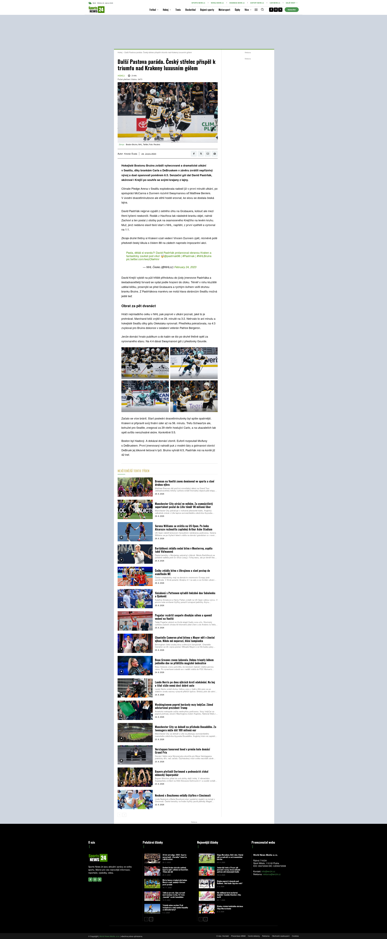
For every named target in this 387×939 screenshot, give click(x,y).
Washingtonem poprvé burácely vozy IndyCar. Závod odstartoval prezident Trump (184, 706)
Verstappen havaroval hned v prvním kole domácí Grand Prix (182, 750)
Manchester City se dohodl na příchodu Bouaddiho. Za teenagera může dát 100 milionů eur (185, 728)
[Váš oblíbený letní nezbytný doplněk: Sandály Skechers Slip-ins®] (207, 896)
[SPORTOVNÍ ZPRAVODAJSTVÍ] (93, 9)
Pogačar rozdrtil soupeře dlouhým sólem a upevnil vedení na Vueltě (183, 616)
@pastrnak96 (172, 256)
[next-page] (124, 815)
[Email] (208, 154)
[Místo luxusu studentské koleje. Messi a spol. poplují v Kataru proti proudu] (152, 883)
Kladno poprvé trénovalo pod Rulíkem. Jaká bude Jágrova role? (229, 882)
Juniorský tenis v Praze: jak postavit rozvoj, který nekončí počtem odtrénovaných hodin (228, 869)
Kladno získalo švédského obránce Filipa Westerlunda (230, 907)
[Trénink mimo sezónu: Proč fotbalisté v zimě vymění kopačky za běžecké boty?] (152, 908)
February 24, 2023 (185, 267)
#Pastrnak (188, 256)
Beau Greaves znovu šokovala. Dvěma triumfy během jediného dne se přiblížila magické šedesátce (184, 661)
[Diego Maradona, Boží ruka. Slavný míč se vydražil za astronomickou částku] (207, 858)
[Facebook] (271, 10)
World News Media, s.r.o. (109, 936)
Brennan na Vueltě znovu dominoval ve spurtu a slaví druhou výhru (184, 483)
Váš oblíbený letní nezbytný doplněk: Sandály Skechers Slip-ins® (229, 894)
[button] (262, 9)
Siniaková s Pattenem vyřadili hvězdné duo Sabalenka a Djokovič (185, 594)
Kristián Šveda (130, 154)
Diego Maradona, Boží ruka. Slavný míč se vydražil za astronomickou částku (230, 856)
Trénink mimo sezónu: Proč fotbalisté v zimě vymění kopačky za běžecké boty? (175, 907)
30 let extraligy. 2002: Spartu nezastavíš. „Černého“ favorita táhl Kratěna (175, 856)
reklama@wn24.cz (272, 874)
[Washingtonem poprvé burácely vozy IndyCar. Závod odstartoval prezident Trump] (135, 710)
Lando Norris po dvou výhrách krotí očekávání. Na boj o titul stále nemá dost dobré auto (185, 683)
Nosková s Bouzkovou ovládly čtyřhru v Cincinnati (183, 795)
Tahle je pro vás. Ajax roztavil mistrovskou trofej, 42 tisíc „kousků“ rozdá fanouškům (174, 894)
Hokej (120, 52)
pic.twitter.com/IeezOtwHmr (142, 259)
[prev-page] (119, 815)
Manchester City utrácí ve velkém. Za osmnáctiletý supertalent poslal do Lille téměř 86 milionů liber (184, 505)
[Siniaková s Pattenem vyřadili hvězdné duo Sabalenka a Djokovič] (135, 598)
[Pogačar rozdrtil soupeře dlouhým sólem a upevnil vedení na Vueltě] (135, 620)
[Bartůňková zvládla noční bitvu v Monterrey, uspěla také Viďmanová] (135, 554)
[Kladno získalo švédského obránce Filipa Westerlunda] (207, 908)
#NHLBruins (204, 256)
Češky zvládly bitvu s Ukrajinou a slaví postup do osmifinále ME (182, 572)
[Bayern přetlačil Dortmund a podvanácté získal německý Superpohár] (135, 777)
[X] (280, 10)
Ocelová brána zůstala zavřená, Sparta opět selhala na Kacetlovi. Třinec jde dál (175, 869)
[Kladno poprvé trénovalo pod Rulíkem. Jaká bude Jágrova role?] (207, 883)
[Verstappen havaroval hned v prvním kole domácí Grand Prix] (135, 754)
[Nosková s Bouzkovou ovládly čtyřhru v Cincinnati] (135, 799)
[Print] (215, 154)
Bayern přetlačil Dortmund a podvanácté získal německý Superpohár (181, 773)
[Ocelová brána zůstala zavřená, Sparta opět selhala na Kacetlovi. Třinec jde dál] (152, 871)
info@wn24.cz (268, 871)
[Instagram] (276, 10)
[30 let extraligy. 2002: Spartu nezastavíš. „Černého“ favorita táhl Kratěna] (152, 858)
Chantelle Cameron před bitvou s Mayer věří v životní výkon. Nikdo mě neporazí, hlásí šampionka (185, 639)
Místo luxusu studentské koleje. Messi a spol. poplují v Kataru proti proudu (175, 882)
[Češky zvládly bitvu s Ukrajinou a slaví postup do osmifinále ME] (135, 576)
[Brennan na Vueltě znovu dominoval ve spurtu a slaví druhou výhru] (135, 487)
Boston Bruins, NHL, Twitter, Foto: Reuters (143, 144)
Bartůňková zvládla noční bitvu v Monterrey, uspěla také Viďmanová (183, 550)
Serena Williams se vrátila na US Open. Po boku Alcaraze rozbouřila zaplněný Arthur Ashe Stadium (183, 527)
